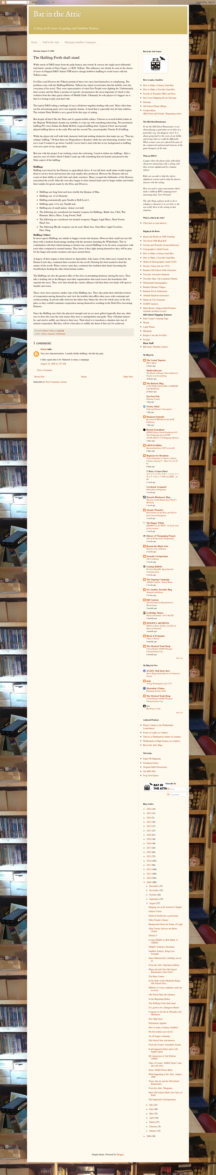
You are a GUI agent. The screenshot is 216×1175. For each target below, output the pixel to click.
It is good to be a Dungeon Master (164, 1007)
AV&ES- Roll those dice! (158, 670)
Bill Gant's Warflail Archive (155, 346)
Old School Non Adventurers (162, 1040)
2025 (149, 813)
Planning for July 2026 (156, 690)
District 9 (153, 935)
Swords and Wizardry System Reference (161, 244)
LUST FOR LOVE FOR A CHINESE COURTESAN (162, 387)
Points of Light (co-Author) (155, 732)
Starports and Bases (154, 592)
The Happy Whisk (155, 523)
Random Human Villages (154, 286)
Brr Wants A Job (153, 708)
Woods (146, 322)
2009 (149, 882)
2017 (149, 847)
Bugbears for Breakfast (157, 455)
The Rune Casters (156, 976)
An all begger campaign (159, 1036)
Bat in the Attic (57, 14)
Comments (174, 794)
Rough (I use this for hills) (155, 335)
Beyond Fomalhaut (155, 429)
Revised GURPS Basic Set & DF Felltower (160, 420)
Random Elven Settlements (155, 291)
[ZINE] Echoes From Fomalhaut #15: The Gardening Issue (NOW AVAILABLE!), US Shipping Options (162, 435)
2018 (149, 843)
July (151, 1104)
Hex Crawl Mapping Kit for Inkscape (159, 97)
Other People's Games (158, 919)
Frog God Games (150, 775)
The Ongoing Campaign (158, 579)
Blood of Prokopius (155, 636)
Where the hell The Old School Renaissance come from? (163, 971)
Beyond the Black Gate (157, 546)
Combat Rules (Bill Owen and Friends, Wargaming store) (162, 112)
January (153, 1130)
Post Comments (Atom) (56, 381)
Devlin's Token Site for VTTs (156, 265)
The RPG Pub (149, 771)
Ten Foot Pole (153, 396)
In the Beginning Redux (159, 998)
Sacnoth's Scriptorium (157, 556)
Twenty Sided (152, 406)
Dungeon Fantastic (155, 416)
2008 (149, 1136)
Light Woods (149, 326)
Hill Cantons (152, 599)
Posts (171, 788)
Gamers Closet (155, 911)
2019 (149, 839)
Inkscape (147, 101)
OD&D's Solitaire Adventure (162, 946)
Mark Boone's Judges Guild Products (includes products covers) (159, 310)
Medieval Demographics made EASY (160, 261)
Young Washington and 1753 (159, 683)
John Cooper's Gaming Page (155, 318)
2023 (149, 821)
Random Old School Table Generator (159, 270)
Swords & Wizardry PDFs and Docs (159, 93)
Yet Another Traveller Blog (159, 589)
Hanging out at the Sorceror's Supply (165, 906)
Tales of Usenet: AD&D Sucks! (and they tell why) (165, 1064)
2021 (149, 830)
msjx (148, 681)
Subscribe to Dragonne (156, 489)
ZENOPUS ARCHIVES (157, 623)
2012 (149, 869)
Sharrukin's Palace (155, 688)
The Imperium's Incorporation (162, 1099)
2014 (149, 860)
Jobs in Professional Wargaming (160, 538)
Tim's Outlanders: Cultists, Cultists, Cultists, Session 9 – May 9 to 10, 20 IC (162, 461)
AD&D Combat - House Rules (159, 582)
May (151, 1113)
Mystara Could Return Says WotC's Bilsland (161, 501)
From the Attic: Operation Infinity (164, 964)
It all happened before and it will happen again (163, 1050)
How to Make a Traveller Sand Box (159, 89)
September (154, 898)
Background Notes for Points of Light (165, 924)
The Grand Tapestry (156, 360)
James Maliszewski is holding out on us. (165, 959)
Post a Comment (44, 370)
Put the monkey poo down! (161, 1031)
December (154, 885)
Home (34, 42)
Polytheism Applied (157, 1023)
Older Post (128, 376)
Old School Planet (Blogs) (155, 106)
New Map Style (156, 1018)
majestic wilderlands (56, 333)
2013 (149, 864)
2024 (149, 817)
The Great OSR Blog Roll (154, 240)
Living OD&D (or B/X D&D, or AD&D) (163, 941)
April (152, 1117)
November (154, 890)
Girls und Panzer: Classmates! (159, 409)
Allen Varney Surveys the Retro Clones (163, 930)
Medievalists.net (154, 370)
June (151, 1109)
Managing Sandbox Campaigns (80, 42)
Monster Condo (153, 399)
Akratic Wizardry (155, 510)
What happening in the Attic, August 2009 (165, 1075)
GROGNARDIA (154, 445)
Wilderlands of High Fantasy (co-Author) (161, 740)
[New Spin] (151, 362)
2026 (149, 808)
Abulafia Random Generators (156, 295)
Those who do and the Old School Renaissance (164, 1082)
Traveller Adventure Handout (156, 274)
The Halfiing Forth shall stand (162, 1003)
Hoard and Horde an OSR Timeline (159, 236)
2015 (149, 856)
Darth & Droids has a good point (163, 915)
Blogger (120, 1154)
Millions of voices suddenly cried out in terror (165, 989)
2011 (149, 873)
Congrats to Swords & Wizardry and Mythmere (165, 1013)
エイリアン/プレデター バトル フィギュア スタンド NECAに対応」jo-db (162, 476)
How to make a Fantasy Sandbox (163, 1027)
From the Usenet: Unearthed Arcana (165, 1044)
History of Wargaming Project (161, 535)
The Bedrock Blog (155, 383)
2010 (149, 877)
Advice (44, 333)
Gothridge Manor (154, 612)
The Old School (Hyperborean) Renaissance (159, 604)
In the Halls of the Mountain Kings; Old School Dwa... (165, 982)
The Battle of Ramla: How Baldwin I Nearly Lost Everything (162, 374)
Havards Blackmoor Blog (158, 497)
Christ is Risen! (153, 638)
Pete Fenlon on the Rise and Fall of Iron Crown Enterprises (161, 514)
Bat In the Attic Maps (152, 745)
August (152, 903)
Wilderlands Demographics (155, 282)
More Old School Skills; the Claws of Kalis (165, 1094)
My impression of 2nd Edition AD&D (162, 1057)
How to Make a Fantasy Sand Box (158, 85)
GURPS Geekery (150, 303)
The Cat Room (152, 558)
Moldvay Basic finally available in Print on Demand (161, 627)
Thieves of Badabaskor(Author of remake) (162, 736)
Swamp (146, 339)
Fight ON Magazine (152, 758)
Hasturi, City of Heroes (156, 548)
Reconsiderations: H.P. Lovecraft (160, 447)
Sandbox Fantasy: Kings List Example (161, 952)
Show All (179, 658)
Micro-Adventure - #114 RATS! (160, 615)
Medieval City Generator (154, 299)
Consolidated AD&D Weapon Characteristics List (159, 650)
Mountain (147, 330)
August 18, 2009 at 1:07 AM (53, 363)
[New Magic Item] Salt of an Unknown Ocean (163, 674)
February (153, 1126)
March (152, 1121)
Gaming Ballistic (154, 566)
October (153, 894)
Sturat (43, 349)
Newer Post (39, 376)
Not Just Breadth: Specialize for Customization (159, 570)
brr (148, 706)
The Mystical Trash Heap (158, 646)
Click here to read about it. (155, 223)
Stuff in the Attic (51, 42)
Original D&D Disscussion (155, 766)
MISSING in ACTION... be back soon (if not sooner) (162, 527)
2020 (149, 834)
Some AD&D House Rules (161, 1069)
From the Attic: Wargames (160, 1088)
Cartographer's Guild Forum (155, 249)
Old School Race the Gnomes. (162, 994)
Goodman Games (150, 762)
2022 (149, 826)
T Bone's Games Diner (157, 471)
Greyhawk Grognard (156, 487)
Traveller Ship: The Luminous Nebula (160, 278)
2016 (149, 851)
